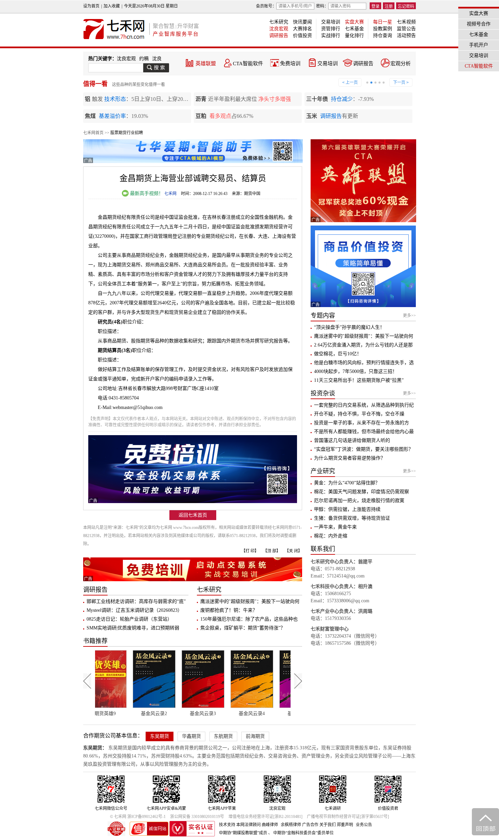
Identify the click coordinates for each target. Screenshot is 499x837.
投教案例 (382, 28)
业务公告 (364, 824)
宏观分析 (400, 63)
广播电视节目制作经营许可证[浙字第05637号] (348, 816)
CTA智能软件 (248, 63)
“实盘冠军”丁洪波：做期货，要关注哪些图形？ (363, 449)
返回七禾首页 (193, 515)
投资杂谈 (323, 393)
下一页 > (401, 82)
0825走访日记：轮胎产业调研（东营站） (129, 619)
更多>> (409, 315)
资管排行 (330, 28)
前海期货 (255, 736)
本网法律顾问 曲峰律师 (257, 824)
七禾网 (170, 193)
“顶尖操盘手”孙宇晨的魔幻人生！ (349, 327)
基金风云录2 (120, 713)
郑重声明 (345, 824)
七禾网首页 (93, 132)
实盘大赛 (354, 21)
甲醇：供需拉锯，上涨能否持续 (347, 509)
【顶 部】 (271, 551)
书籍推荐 (95, 641)
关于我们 (327, 824)
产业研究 (323, 471)
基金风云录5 (266, 713)
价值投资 (302, 35)
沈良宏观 (278, 28)
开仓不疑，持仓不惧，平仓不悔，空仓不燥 (359, 413)
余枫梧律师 (291, 824)
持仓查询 (382, 35)
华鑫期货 (191, 736)
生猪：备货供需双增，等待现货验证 (352, 518)
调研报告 (278, 35)
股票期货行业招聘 (126, 132)
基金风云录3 (168, 713)
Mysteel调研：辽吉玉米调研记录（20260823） (134, 610)
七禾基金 (354, 28)
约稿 (144, 58)
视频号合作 (479, 23)
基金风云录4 (217, 713)
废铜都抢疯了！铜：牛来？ (228, 610)
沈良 (157, 58)
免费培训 (290, 63)
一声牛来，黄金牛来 (335, 527)
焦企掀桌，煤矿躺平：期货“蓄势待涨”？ (242, 627)
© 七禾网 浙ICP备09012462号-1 (138, 816)
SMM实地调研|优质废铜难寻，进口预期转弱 (133, 627)
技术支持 (227, 824)
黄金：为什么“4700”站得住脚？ (347, 482)
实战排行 (330, 35)
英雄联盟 (206, 63)
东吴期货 (159, 736)
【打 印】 (250, 551)
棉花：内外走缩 (330, 535)
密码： (322, 6)
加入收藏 (112, 6)
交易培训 (330, 21)
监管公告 (406, 28)
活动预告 (406, 35)
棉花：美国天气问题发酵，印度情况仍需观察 (361, 491)
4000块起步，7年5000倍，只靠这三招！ (355, 371)
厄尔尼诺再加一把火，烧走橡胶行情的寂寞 (359, 500)
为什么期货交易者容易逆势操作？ (349, 458)
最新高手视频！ (146, 193)
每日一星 (382, 21)
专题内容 (323, 315)
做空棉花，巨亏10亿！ (338, 353)
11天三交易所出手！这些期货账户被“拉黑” (359, 380)
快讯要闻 (302, 21)
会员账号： (266, 6)
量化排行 (354, 35)
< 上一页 (350, 82)
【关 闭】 (293, 551)
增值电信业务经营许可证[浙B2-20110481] (265, 816)
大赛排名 (302, 28)
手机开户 (478, 45)
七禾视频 (406, 21)
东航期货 (223, 736)
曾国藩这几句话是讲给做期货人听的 (352, 440)
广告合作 (310, 824)
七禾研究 (278, 21)
